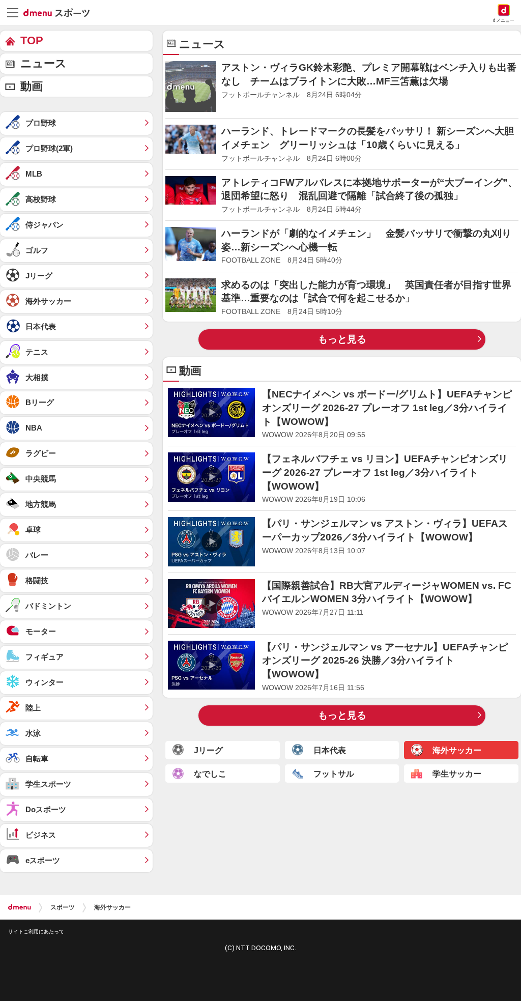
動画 (31, 86)
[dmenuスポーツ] (60, 12)
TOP (31, 40)
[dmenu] (19, 907)
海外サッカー (112, 907)
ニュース (43, 63)
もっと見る (342, 339)
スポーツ (62, 907)
